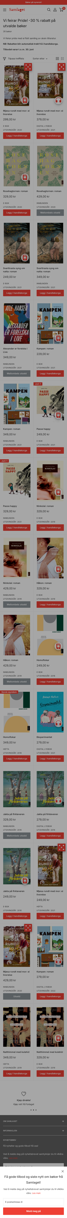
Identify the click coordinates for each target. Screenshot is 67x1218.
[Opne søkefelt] (49, 9)
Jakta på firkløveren (13, 814)
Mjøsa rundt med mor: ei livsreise (16, 112)
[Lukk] (63, 1171)
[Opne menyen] (4, 10)
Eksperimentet (44, 737)
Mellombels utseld (50, 212)
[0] (61, 10)
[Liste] (62, 58)
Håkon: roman (44, 583)
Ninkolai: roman (45, 506)
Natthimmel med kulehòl (16, 1052)
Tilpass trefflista (16, 58)
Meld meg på (33, 1211)
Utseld (16, 996)
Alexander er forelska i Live (15, 350)
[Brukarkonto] (55, 9)
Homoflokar (43, 660)
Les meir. (36, 1193)
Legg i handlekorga (16, 135)
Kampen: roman (45, 348)
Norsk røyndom (9, 692)
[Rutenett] (57, 58)
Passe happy (43, 429)
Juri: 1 (38, 384)
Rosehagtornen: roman (15, 191)
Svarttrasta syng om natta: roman (14, 270)
